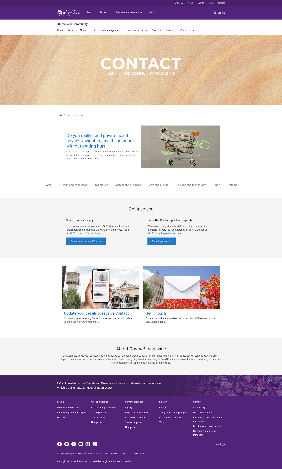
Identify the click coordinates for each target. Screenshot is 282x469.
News (190, 3)
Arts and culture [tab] (158, 185)
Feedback (128, 461)
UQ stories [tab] (101, 185)
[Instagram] (87, 444)
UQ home (179, 3)
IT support (96, 422)
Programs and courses (136, 412)
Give (211, 3)
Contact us (186, 30)
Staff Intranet (98, 417)
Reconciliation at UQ (98, 387)
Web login (220, 444)
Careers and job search (103, 407)
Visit (161, 422)
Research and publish (170, 417)
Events (201, 3)
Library (162, 407)
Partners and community (129, 12)
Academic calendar (135, 417)
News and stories (136, 30)
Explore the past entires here (166, 233)
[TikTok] (95, 444)
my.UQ (128, 407)
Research (104, 12)
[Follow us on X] (73, 444)
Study (90, 12)
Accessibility (95, 461)
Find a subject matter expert (71, 412)
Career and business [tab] (128, 185)
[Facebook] (59, 444)
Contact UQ (199, 407)
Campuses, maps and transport (204, 433)
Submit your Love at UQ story (86, 241)
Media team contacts (68, 407)
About (152, 12)
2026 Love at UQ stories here (85, 233)
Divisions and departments (207, 426)
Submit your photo (161, 241)
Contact (221, 3)
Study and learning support (173, 412)
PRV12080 (139, 453)
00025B (121, 453)
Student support (133, 422)
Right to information (112, 461)
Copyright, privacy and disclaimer (72, 461)
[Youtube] (80, 444)
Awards (169, 30)
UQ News (62, 417)
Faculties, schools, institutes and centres (207, 419)
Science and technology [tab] (191, 185)
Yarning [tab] (232, 185)
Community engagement (107, 30)
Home (60, 30)
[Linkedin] (66, 444)
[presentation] (48, 185)
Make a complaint (202, 412)
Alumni (83, 30)
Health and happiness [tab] (73, 185)
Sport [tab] (217, 185)
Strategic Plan (98, 412)
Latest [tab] (48, 185)
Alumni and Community (72, 24)
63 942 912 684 (100, 453)
